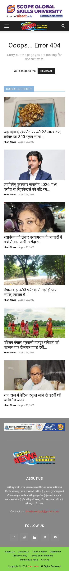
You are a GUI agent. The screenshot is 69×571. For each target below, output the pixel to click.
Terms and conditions (41, 555)
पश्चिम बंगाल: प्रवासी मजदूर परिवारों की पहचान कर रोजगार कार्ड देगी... (31, 345)
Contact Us (24, 551)
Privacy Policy (20, 555)
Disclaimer (55, 551)
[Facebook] (14, 537)
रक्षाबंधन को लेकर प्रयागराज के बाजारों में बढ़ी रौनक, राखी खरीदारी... (33, 239)
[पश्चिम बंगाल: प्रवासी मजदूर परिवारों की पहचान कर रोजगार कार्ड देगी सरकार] (34, 323)
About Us (10, 551)
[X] (45, 537)
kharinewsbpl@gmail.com (42, 511)
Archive (45, 559)
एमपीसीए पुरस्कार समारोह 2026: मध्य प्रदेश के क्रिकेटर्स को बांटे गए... (30, 187)
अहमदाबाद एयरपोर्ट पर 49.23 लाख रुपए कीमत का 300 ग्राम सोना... (32, 134)
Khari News (10, 141)
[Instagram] (24, 537)
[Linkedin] (34, 537)
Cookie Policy (40, 551)
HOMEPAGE (46, 71)
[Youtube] (55, 537)
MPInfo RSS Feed (29, 559)
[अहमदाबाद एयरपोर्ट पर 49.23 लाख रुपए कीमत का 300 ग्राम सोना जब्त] (34, 112)
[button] (6, 26)
